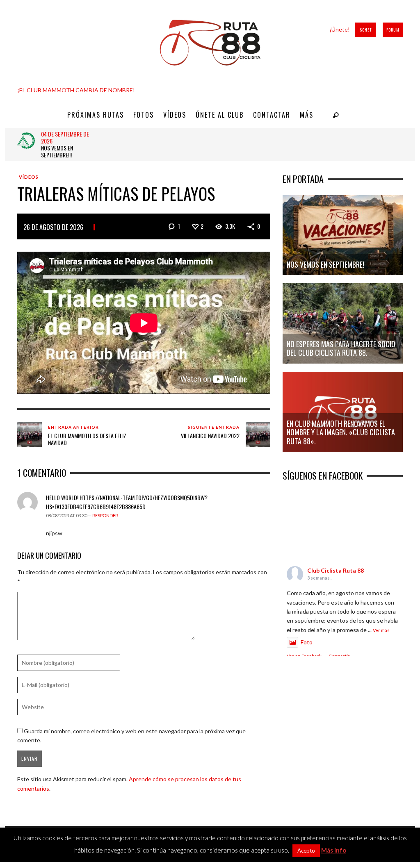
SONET (366, 30)
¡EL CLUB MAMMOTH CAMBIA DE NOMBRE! (76, 89)
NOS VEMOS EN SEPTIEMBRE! (325, 264)
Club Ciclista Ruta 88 (335, 570)
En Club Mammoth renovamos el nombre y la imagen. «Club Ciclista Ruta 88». (341, 432)
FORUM (392, 30)
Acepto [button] (306, 850)
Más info (333, 850)
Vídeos (29, 177)
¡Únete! (339, 29)
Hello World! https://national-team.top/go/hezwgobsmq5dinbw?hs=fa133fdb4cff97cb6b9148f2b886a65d (127, 502)
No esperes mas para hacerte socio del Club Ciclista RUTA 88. (341, 348)
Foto (307, 642)
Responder (105, 515)
